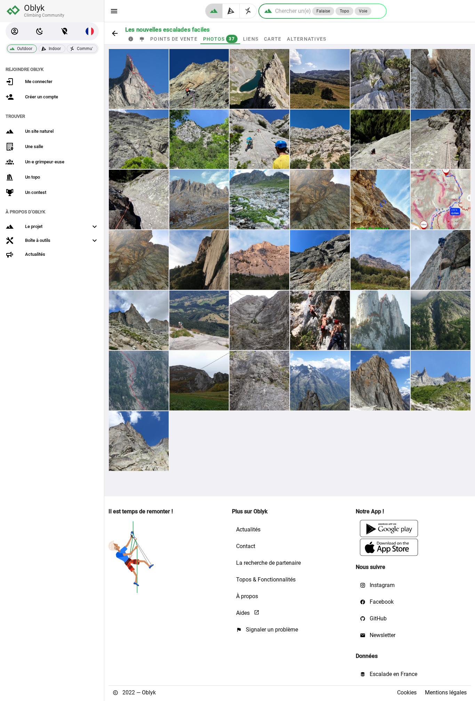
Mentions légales (446, 692)
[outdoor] (214, 10)
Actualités (248, 529)
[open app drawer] (114, 11)
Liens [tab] (250, 39)
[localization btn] (64, 31)
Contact (245, 546)
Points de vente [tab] (174, 39)
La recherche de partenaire (268, 563)
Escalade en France (392, 674)
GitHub (377, 618)
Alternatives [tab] (306, 39)
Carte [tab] (272, 39)
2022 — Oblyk (138, 692)
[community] (248, 10)
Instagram (381, 585)
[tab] (130, 39)
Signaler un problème (271, 629)
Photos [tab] (219, 39)
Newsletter (381, 635)
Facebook (381, 601)
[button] (14, 31)
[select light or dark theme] (39, 31)
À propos (247, 596)
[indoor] (231, 10)
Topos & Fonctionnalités (266, 579)
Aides (243, 613)
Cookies (407, 692)
